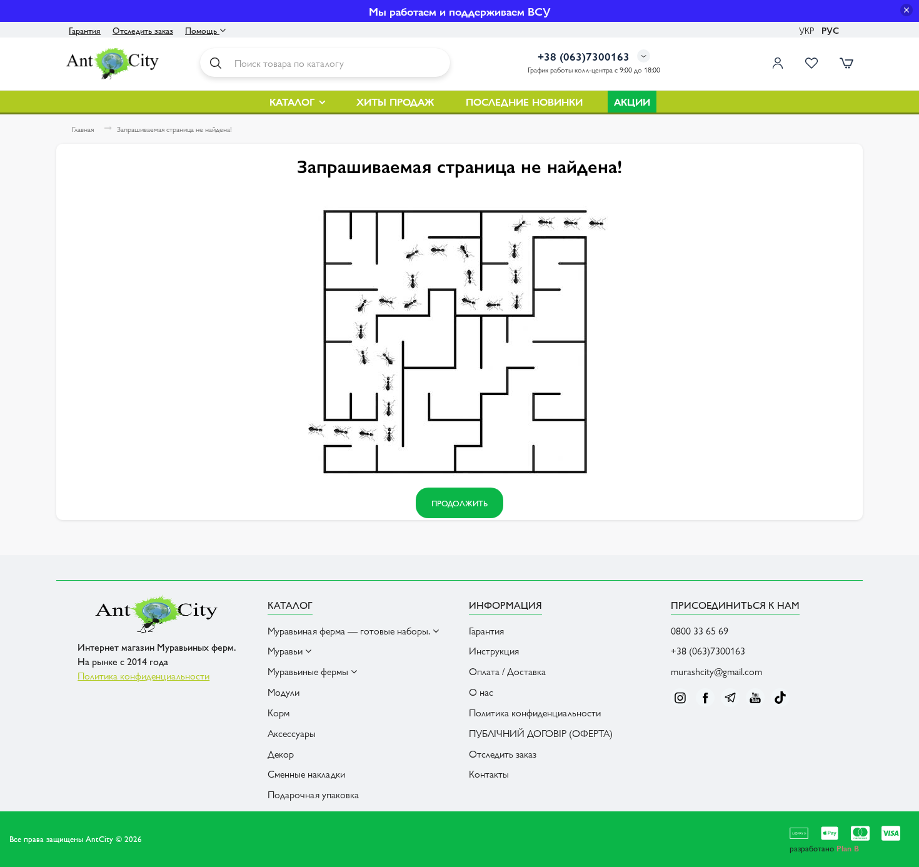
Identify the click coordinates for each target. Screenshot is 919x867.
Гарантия (85, 30)
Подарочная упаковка (313, 794)
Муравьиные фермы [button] (309, 671)
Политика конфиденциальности (143, 675)
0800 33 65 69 (699, 630)
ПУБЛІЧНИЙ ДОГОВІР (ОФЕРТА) (541, 733)
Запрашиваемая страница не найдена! (174, 129)
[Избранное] (811, 63)
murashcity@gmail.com (716, 671)
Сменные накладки (306, 773)
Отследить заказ (143, 30)
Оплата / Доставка (507, 671)
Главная (83, 129)
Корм (278, 712)
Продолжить (459, 503)
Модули (283, 691)
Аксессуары (292, 733)
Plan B (847, 848)
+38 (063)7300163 (708, 650)
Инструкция (494, 650)
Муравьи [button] (286, 650)
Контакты (489, 773)
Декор (281, 753)
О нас (481, 691)
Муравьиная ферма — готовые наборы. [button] (350, 630)
